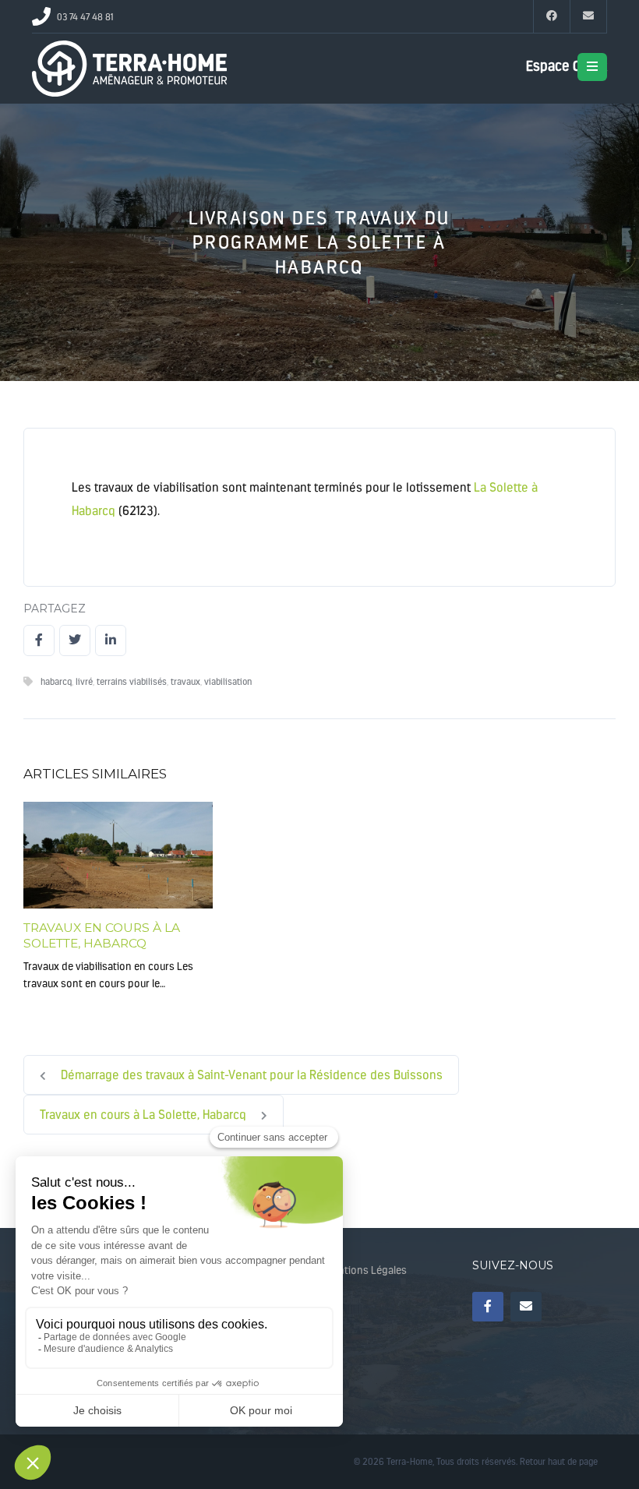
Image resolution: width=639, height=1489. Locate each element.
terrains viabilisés (132, 681)
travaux (185, 681)
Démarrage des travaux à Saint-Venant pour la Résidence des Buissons (250, 1074)
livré (84, 681)
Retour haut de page (559, 1461)
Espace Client (566, 66)
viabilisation (228, 681)
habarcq (56, 681)
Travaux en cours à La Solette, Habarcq (101, 935)
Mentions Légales (366, 1270)
